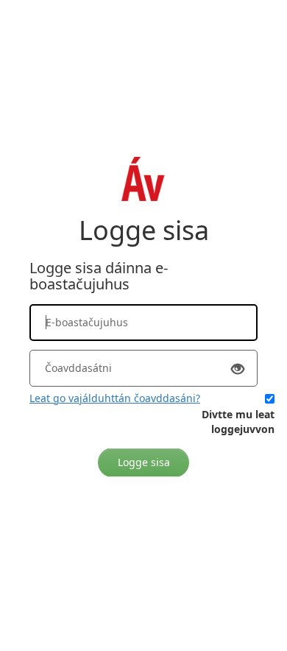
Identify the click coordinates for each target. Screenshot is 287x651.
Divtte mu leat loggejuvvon (238, 421)
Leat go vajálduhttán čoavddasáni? (114, 398)
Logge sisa (144, 462)
